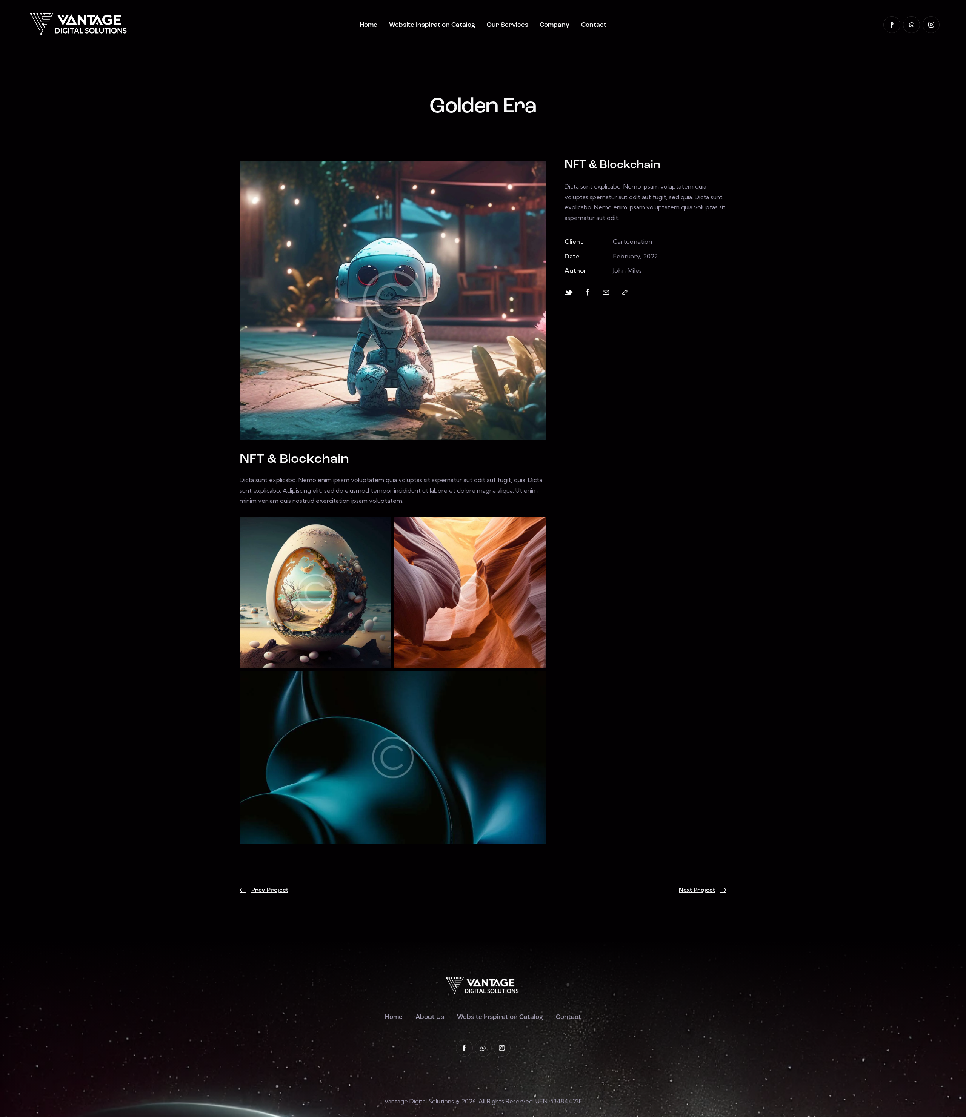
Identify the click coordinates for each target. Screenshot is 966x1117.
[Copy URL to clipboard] (625, 292)
